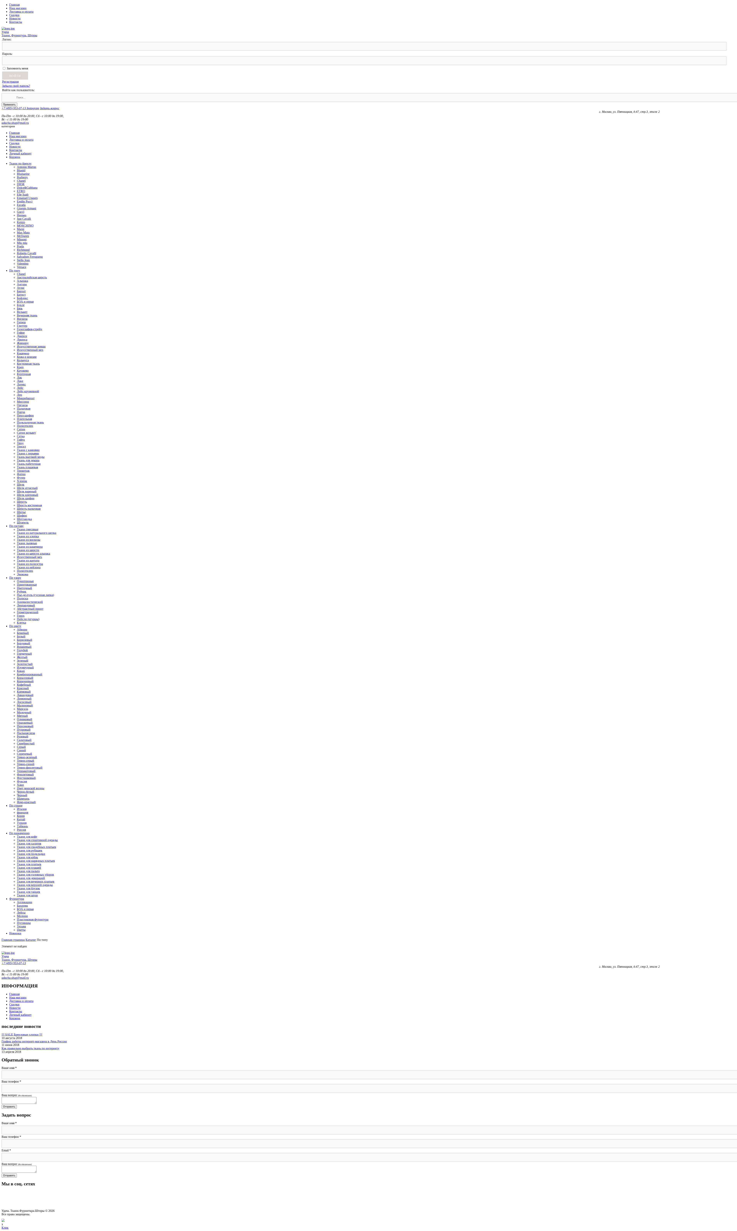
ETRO (21, 191)
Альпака (22, 280)
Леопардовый (26, 605)
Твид (20, 443)
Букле (21, 305)
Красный (23, 688)
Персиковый (25, 726)
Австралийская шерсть (32, 277)
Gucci (20, 211)
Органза (22, 405)
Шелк (20, 484)
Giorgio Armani (26, 208)
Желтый (22, 657)
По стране (15, 805)
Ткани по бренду (20, 163)
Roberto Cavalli (26, 253)
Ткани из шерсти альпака (33, 553)
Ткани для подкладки (31, 854)
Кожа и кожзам (26, 356)
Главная (14, 4)
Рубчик (21, 591)
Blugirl (21, 170)
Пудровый (24, 729)
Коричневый (25, 681)
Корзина (14, 157)
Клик (5, 1227)
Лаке (20, 381)
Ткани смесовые (27, 529)
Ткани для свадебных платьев (36, 847)
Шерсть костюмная (29, 505)
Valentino (22, 263)
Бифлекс (22, 298)
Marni (20, 229)
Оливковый (24, 719)
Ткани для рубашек (29, 850)
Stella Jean (23, 260)
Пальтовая (23, 408)
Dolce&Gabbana (27, 187)
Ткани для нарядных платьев (36, 860)
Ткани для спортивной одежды (37, 840)
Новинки (15, 933)
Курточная (24, 374)
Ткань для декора (28, 460)
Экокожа (22, 574)
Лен (19, 394)
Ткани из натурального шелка (36, 532)
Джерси (22, 336)
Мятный (22, 715)
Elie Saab (22, 194)
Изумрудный (25, 667)
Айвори (22, 629)
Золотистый (25, 664)
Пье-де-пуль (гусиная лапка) (35, 595)
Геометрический (27, 612)
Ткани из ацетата (28, 560)
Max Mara (23, 232)
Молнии (22, 916)
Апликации (24, 902)
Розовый (22, 736)
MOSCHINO (25, 225)
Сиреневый (24, 753)
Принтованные (27, 584)
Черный (22, 795)
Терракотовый (26, 771)
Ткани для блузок (28, 888)
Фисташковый (26, 778)
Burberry (22, 177)
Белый (21, 636)
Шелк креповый (27, 495)
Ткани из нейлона (28, 567)
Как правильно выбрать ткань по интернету (30, 1048)
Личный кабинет (20, 153)
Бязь (19, 308)
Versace (21, 267)
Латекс (21, 384)
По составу (16, 526)
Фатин (21, 474)
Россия (21, 829)
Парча (21, 412)
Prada (20, 246)
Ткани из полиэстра (30, 564)
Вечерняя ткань (27, 315)
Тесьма (21, 926)
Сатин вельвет (26, 432)
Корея (21, 816)
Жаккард (22, 343)
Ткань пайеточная (28, 463)
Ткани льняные (27, 543)
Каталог (31, 939)
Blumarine (23, 173)
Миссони (23, 401)
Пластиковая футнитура (32, 919)
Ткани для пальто (28, 871)
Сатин (21, 429)
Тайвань (22, 826)
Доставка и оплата (21, 11)
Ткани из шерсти (28, 550)
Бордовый (23, 643)
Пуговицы (24, 923)
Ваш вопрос (17, 1095)
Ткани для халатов (29, 843)
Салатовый (24, 740)
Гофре (21, 332)
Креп (20, 367)
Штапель (23, 522)
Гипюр (21, 322)
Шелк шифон (25, 498)
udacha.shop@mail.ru (15, 122)
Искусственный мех (30, 350)
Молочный (24, 712)
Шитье (21, 512)
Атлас (21, 287)
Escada (21, 205)
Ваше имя (9, 1068)
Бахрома (22, 905)
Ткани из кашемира (30, 546)
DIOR (21, 184)
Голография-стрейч (29, 329)
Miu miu (22, 243)
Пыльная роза (26, 733)
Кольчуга (23, 360)
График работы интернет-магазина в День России (34, 1041)
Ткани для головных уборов (35, 874)
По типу (14, 270)
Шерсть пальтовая (28, 508)
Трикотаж (23, 470)
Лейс (20, 387)
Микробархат (26, 398)
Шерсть (22, 501)
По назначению (19, 833)
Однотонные (25, 581)
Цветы (21, 929)
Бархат (21, 291)
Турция (21, 822)
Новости (15, 18)
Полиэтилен (25, 425)
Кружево (23, 370)
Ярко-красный (26, 802)
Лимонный (24, 698)
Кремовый (24, 691)
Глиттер (22, 325)
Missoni (21, 239)
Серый (21, 746)
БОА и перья (25, 301)
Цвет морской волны (30, 788)
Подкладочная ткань (30, 422)
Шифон (22, 515)
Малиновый (25, 705)
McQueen (23, 236)
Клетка (21, 622)
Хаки (20, 784)
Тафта (21, 439)
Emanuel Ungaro (27, 198)
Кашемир (23, 353)
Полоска (22, 598)
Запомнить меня (17, 68)
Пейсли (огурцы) (28, 619)
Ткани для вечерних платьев (35, 881)
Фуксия (22, 781)
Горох (21, 615)
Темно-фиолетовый (29, 767)
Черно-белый (25, 791)
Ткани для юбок (27, 857)
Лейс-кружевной (28, 391)
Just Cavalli (24, 218)
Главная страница (13, 939)
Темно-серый (25, 760)
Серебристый (26, 743)
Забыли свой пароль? (16, 85)
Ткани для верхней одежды (35, 885)
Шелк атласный (27, 488)
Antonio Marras (26, 167)
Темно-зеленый (27, 757)
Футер (21, 477)
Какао (21, 671)
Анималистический (30, 602)
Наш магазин (17, 8)
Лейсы (21, 912)
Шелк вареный (26, 491)
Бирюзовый (24, 639)
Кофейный (24, 684)
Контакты (15, 22)
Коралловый (25, 677)
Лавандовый (25, 695)
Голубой (22, 650)
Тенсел (21, 446)
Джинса (22, 339)
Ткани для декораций (31, 878)
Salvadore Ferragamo (30, 256)
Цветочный (24, 588)
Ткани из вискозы (28, 539)
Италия (21, 809)
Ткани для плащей (29, 867)
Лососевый (24, 702)
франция (22, 812)
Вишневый (24, 646)
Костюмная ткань (28, 363)
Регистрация (10, 81)
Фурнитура (16, 898)
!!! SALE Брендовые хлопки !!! (22, 1034)
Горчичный (24, 653)
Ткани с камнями (28, 450)
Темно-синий (25, 764)
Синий (21, 750)
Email (6, 1150)
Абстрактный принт (30, 608)
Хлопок (22, 481)
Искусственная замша (31, 346)
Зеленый (22, 660)
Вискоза (22, 318)
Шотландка (24, 519)
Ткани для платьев (29, 864)
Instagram (33, 108)
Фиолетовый (25, 774)
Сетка (21, 436)
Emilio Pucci (24, 201)
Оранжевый (25, 722)
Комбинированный (29, 674)
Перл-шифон (25, 415)
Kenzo (21, 222)
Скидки (14, 15)
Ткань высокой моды (31, 457)
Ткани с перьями (28, 453)
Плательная (24, 419)
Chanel (21, 180)
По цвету (15, 626)
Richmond (23, 249)
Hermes (21, 215)
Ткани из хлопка (28, 536)
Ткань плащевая (27, 467)
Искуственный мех (29, 557)
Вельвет (22, 312)
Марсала (22, 709)
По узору (15, 577)
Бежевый (23, 633)
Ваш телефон (11, 1081)
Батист (21, 294)
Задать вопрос (49, 108)
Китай (21, 819)
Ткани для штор (27, 895)
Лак (19, 377)
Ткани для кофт (27, 836)
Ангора (22, 284)
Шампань (23, 798)
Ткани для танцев (28, 891)
